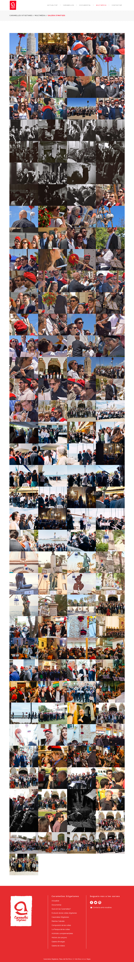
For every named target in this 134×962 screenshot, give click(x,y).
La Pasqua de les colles (61, 929)
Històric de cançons (59, 938)
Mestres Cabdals (58, 921)
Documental (56, 905)
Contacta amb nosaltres (102, 907)
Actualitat (55, 901)
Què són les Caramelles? (61, 909)
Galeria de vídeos (58, 946)
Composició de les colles (61, 925)
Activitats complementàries (62, 933)
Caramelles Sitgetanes (21, 15)
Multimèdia (40, 15)
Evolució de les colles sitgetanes (64, 913)
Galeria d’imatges (58, 942)
